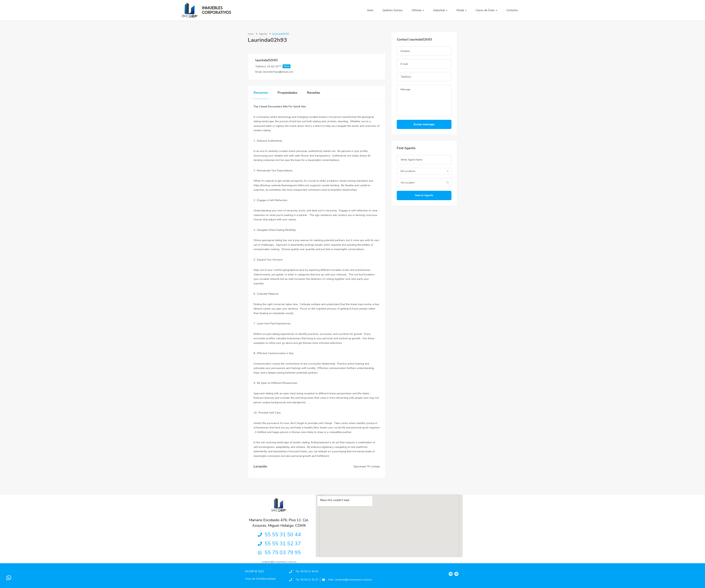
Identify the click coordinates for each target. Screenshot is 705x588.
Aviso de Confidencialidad (260, 578)
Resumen (261, 92)
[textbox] (424, 171)
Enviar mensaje (424, 124)
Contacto (512, 10)
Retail (460, 10)
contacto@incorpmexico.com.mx (279, 562)
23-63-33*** (278, 66)
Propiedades (287, 92)
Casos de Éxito (486, 10)
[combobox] (424, 171)
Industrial (439, 10)
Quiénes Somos (392, 10)
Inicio (370, 10)
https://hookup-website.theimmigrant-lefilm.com (281, 185)
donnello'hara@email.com (278, 72)
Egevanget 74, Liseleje (367, 466)
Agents (263, 34)
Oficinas (417, 10)
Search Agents (424, 195)
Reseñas (313, 92)
